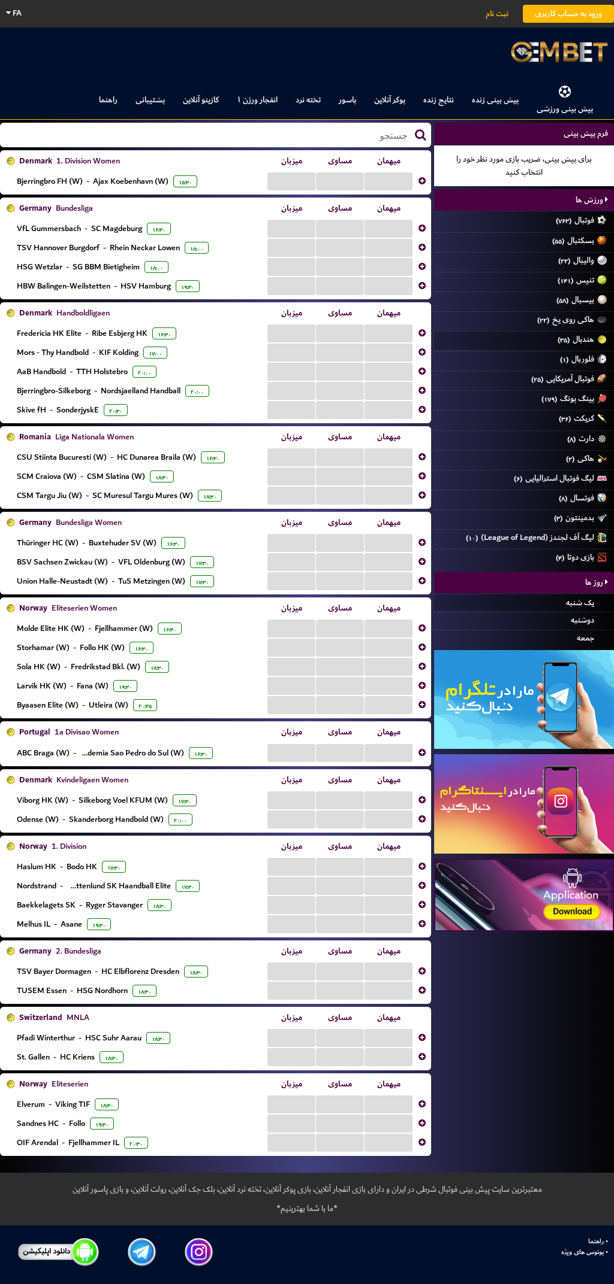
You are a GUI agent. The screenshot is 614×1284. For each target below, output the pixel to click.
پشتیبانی (150, 100)
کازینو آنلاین (201, 100)
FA (16, 13)
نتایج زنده (438, 100)
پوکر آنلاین (389, 100)
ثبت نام (497, 13)
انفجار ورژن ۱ (257, 100)
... (291, 181)
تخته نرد (308, 100)
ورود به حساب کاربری (568, 13)
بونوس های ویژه (582, 1252)
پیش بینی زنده (495, 100)
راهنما (108, 100)
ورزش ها (590, 200)
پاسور (347, 100)
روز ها (595, 582)
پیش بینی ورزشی (565, 109)
